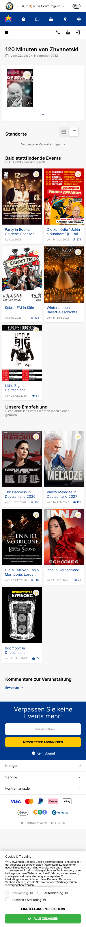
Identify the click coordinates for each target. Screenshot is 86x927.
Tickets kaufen (22, 214)
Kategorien (13, 766)
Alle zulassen (45, 918)
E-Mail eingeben (43, 729)
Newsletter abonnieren (43, 742)
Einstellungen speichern (43, 909)
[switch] (76, 6)
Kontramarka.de (17, 788)
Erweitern (12, 687)
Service (11, 777)
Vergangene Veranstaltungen (41, 144)
